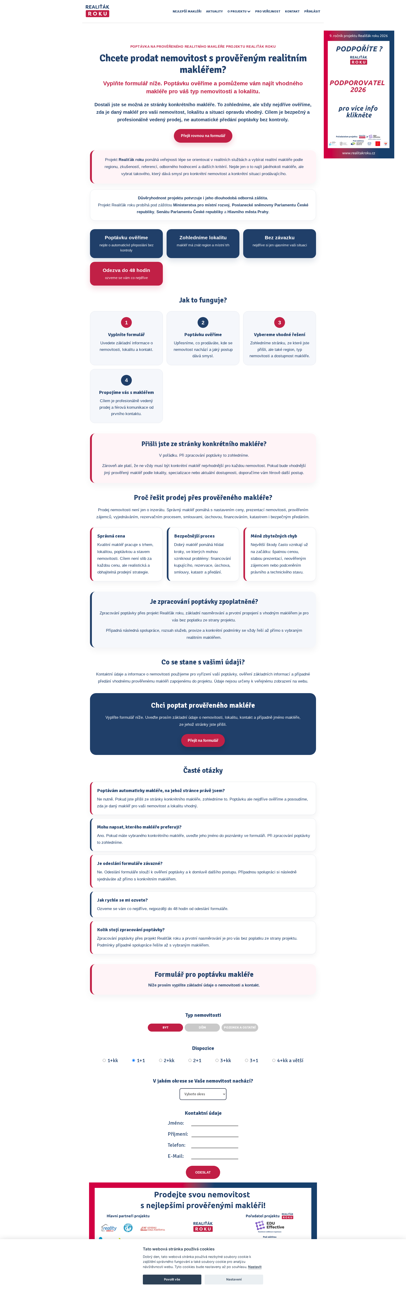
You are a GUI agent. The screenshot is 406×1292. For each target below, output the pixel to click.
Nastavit (255, 1267)
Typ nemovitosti (203, 1015)
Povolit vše (172, 1279)
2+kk (169, 1060)
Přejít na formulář (203, 740)
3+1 (254, 1060)
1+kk (112, 1060)
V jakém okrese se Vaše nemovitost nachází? (203, 1081)
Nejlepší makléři (187, 11)
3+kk (225, 1060)
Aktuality (214, 11)
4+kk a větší (290, 1060)
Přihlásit (312, 11)
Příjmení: (178, 1134)
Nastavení (234, 1279)
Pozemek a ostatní (240, 1027)
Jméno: (176, 1123)
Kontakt (292, 11)
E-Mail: (176, 1156)
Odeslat (203, 1172)
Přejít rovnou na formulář (203, 136)
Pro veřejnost (267, 11)
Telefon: (176, 1145)
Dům (202, 1027)
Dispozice (203, 1048)
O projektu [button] (237, 11)
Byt (165, 1027)
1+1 (141, 1060)
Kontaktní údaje (203, 1113)
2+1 (197, 1060)
